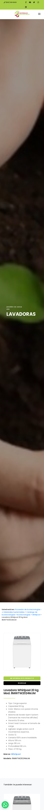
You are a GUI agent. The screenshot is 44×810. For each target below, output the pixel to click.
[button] (5, 804)
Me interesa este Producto (22, 678)
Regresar (22, 683)
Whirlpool (16, 754)
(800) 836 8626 (11, 2)
